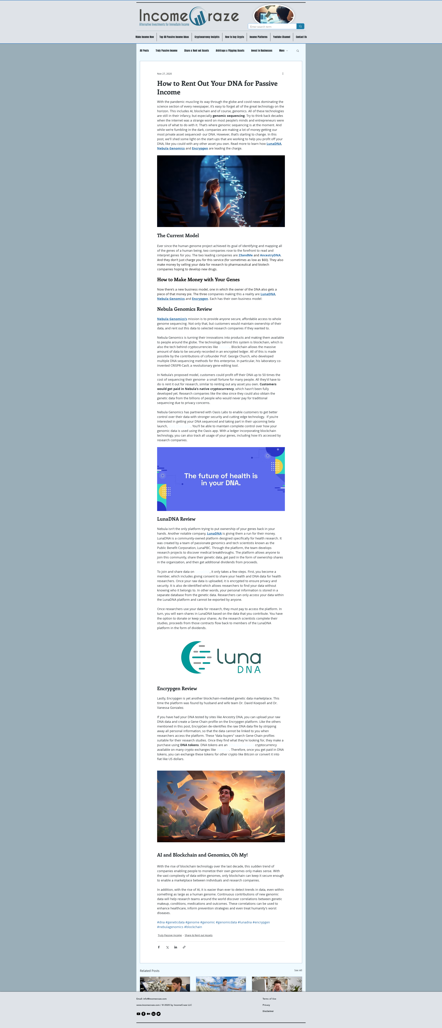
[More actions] (283, 73)
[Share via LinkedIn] (175, 947)
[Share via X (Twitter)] (167, 947)
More (281, 50)
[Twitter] (158, 1014)
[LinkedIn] (153, 1014)
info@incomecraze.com (155, 998)
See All (298, 970)
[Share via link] (184, 947)
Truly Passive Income (166, 50)
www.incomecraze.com (148, 1004)
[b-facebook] (143, 1014)
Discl (265, 1011)
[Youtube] (138, 1014)
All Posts (144, 50)
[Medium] (148, 1014)
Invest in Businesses (261, 50)
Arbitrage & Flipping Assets (230, 50)
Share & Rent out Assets (196, 50)
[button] (297, 50)
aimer (271, 1011)
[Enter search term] (300, 26)
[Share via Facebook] (158, 947)
